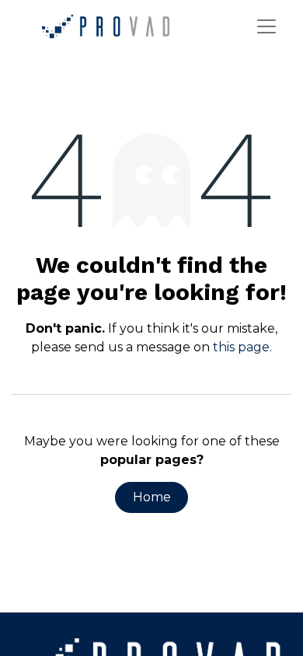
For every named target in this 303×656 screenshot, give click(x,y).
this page (241, 347)
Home (152, 497)
